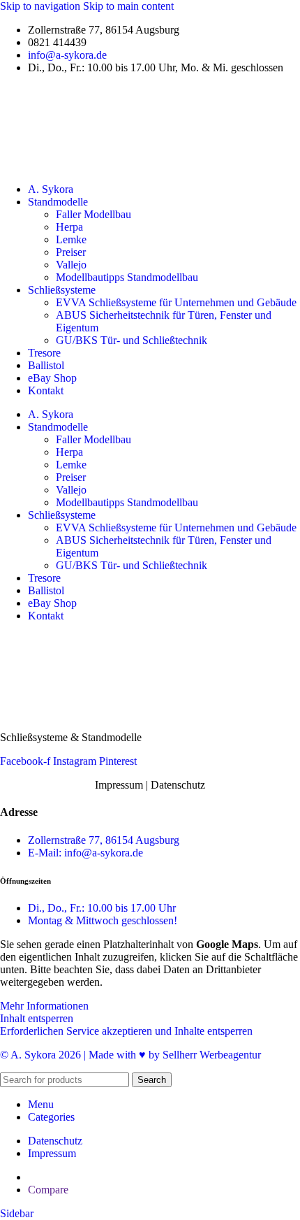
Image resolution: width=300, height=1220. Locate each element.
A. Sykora (50, 189)
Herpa (69, 227)
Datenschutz (178, 785)
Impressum (119, 785)
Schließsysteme (62, 290)
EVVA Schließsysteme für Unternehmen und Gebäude (176, 302)
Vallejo (71, 265)
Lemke (71, 239)
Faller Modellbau (93, 214)
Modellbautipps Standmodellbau (127, 277)
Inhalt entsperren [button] (36, 1018)
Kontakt (45, 390)
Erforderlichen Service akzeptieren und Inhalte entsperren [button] (126, 1031)
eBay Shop (52, 378)
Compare (48, 1190)
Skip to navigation (41, 6)
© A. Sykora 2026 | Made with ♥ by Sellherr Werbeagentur (130, 1055)
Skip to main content (128, 6)
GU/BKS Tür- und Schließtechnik (131, 340)
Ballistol (46, 365)
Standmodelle (58, 202)
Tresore (44, 353)
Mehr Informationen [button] (44, 1006)
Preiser (71, 252)
